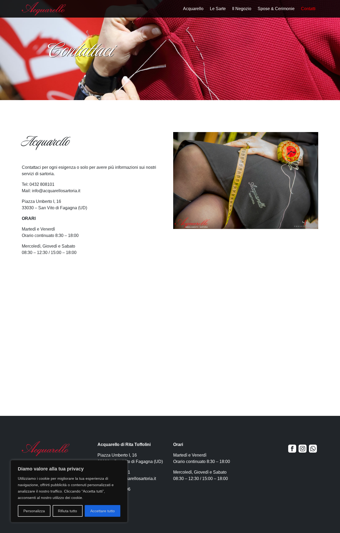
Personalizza (34, 511)
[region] (69, 491)
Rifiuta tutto (67, 511)
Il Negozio (241, 8)
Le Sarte (218, 8)
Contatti (308, 8)
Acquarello (193, 8)
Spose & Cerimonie (276, 8)
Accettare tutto (102, 511)
